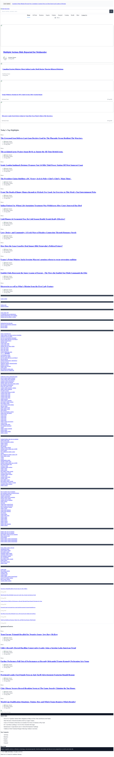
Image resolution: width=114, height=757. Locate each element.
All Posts (34, 15)
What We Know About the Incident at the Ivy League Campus (19, 720)
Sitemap (19, 754)
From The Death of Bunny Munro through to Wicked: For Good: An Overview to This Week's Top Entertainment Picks (48, 192)
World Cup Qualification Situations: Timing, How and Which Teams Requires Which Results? (18, 619)
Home (28, 15)
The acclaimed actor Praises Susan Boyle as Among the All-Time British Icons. (32, 152)
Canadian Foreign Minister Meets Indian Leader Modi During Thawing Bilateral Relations (33, 69)
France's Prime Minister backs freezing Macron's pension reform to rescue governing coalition (38, 259)
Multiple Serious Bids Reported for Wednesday (25, 52)
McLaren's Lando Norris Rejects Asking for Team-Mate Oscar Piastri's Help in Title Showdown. (27, 116)
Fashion (54, 15)
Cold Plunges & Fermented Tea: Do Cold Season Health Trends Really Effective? (33, 219)
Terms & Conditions (12, 754)
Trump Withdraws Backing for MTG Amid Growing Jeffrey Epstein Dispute (22, 94)
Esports (48, 15)
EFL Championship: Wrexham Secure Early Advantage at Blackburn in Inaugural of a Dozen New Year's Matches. (40, 3)
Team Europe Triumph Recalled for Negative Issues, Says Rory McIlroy (14, 588)
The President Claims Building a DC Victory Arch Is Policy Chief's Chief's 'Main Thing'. (36, 179)
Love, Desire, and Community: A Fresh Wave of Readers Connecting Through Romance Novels (38, 233)
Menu (58, 17)
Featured (60, 15)
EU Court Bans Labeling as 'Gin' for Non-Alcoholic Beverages (19, 724)
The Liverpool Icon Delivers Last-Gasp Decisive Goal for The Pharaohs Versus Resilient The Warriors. (42, 138)
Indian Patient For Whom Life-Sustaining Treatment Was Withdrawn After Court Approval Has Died (41, 206)
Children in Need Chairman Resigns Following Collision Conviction (20, 728)
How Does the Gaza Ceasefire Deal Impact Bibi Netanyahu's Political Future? (32, 246)
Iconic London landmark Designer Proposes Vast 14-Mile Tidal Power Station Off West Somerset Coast (42, 165)
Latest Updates (7, 3)
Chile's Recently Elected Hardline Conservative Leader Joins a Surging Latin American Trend (18, 594)
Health (72, 15)
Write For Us (4, 754)
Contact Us (84, 15)
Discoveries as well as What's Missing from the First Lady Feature (27, 286)
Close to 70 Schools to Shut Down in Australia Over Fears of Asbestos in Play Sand (24, 722)
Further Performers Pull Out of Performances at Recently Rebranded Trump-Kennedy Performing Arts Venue (21, 601)
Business (41, 15)
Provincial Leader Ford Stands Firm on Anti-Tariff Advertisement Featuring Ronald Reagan (18, 607)
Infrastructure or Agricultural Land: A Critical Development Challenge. (21, 726)
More (78, 15)
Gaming (67, 15)
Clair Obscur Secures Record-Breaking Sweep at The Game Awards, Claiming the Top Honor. (18, 613)
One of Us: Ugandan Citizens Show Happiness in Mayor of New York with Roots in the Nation (27, 718)
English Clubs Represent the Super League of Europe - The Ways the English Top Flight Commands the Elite (44, 273)
